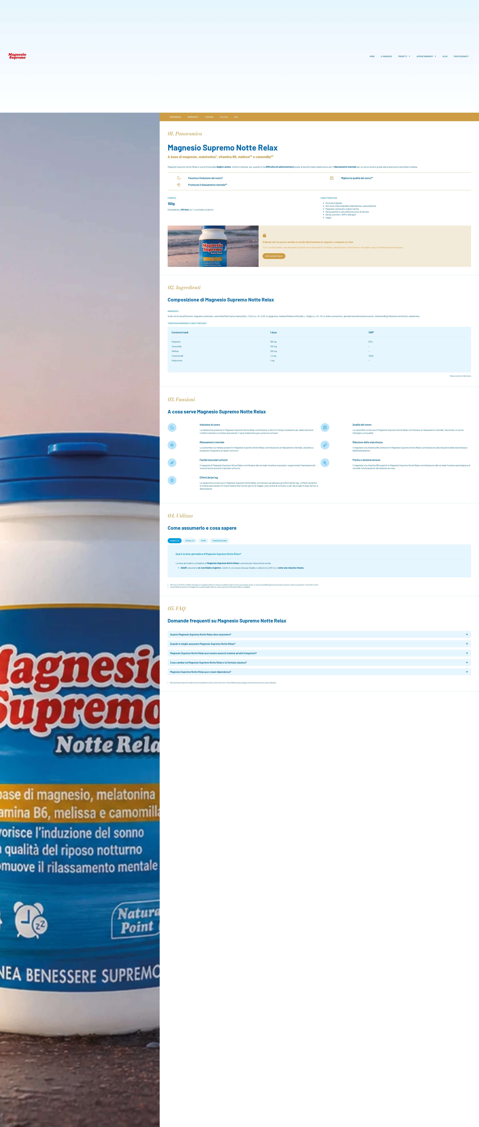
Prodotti (402, 56)
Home (372, 56)
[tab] (175, 540)
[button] (319, 634)
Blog (445, 56)
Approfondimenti (425, 56)
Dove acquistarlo (274, 256)
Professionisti (461, 56)
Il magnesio (386, 56)
